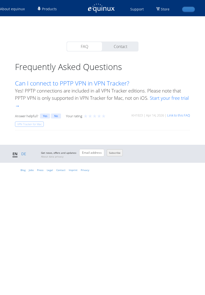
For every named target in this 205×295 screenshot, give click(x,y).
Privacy (85, 170)
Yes (45, 116)
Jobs (31, 170)
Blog (23, 170)
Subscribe (114, 152)
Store (165, 9)
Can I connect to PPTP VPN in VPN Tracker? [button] (72, 83)
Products (49, 8)
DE (23, 153)
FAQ (84, 46)
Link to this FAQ (178, 115)
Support (137, 9)
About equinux (12, 8)
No (56, 116)
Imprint (73, 170)
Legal (50, 170)
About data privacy (52, 156)
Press (40, 170)
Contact (120, 46)
